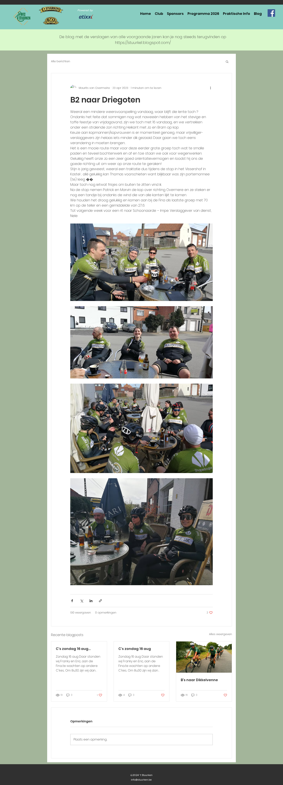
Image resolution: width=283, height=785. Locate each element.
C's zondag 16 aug (134, 648)
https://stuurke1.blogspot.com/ (143, 42)
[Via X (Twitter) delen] (81, 601)
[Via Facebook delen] (72, 601)
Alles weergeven (220, 634)
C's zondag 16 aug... (73, 648)
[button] (227, 61)
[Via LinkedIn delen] (91, 601)
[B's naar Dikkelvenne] (204, 657)
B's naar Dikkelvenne (199, 679)
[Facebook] (271, 13)
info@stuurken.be (141, 779)
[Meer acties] (210, 88)
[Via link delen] (100, 601)
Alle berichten (60, 61)
